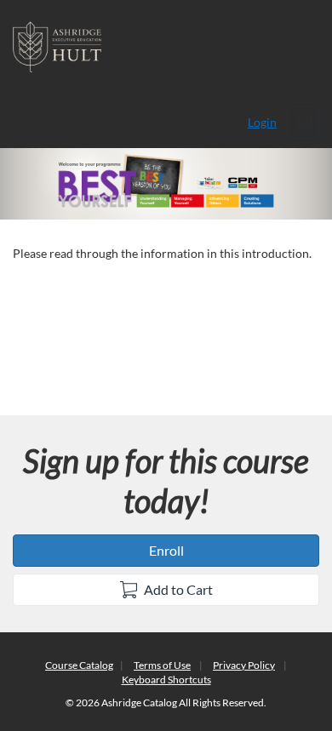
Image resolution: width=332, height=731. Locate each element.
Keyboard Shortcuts (166, 679)
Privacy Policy (244, 665)
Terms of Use (162, 665)
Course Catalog (79, 665)
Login (262, 122)
